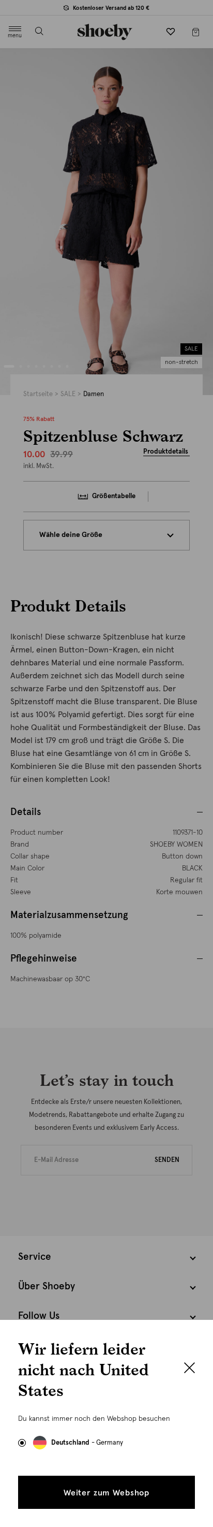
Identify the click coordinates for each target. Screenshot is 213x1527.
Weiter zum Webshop (106, 1493)
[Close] (189, 1369)
